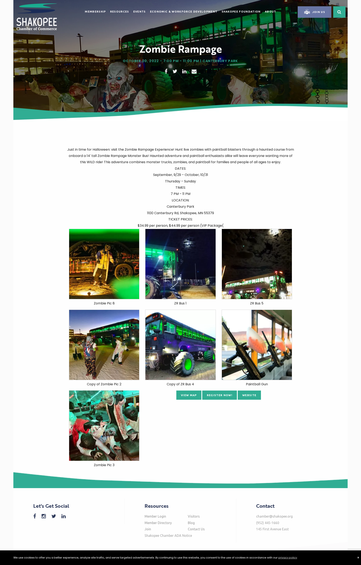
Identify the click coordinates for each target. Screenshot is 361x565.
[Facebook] (36, 516)
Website (249, 395)
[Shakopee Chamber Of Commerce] (37, 16)
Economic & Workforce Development (183, 11)
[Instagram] (46, 516)
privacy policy (287, 557)
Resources (119, 11)
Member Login (155, 516)
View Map (189, 395)
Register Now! (219, 395)
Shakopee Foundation (241, 11)
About (270, 11)
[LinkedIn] (65, 516)
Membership (95, 11)
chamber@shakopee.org (274, 516)
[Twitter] (55, 516)
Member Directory (158, 523)
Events (139, 11)
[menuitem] (95, 11)
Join (148, 529)
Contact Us (196, 529)
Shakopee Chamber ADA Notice (168, 535)
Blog (191, 523)
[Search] (339, 12)
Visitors (194, 516)
